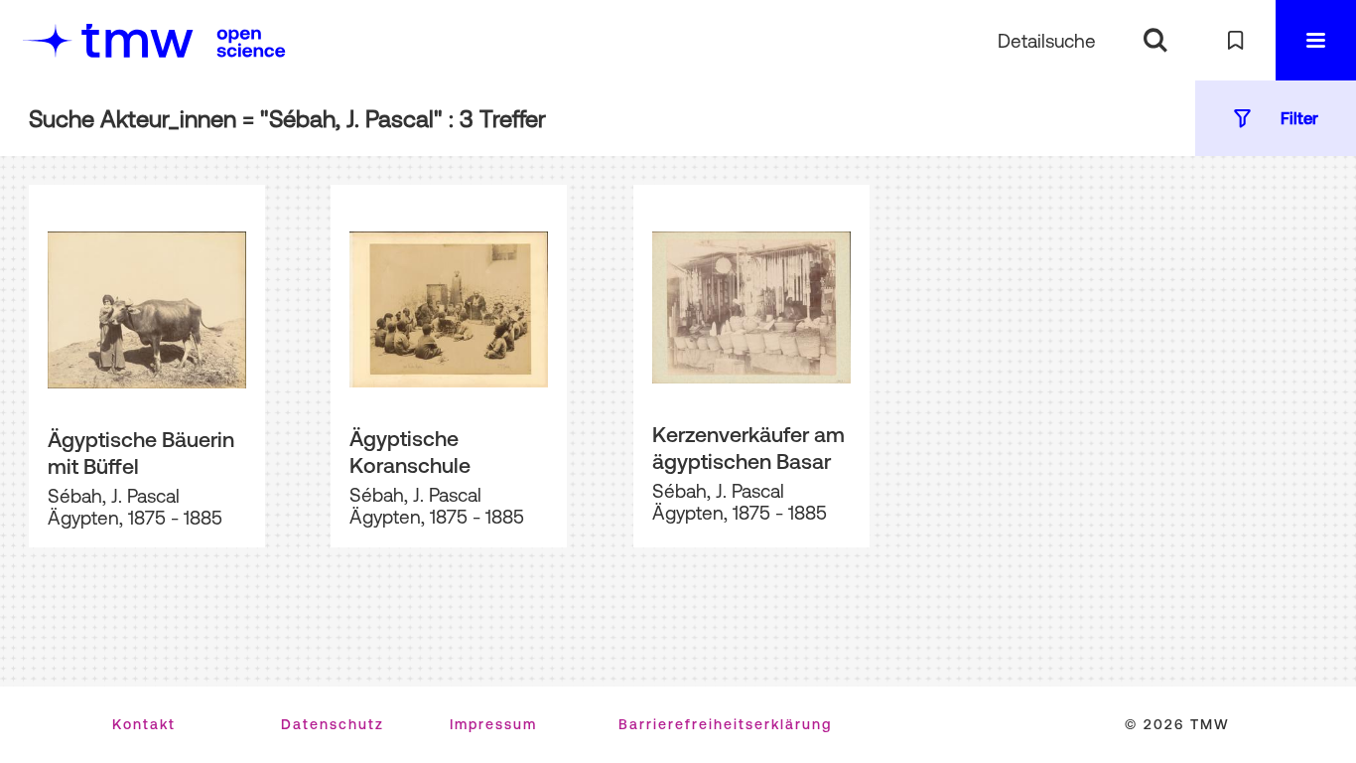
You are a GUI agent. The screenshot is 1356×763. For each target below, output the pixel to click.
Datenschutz (332, 724)
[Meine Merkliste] (1235, 40)
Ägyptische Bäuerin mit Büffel (141, 452)
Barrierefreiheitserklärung (725, 724)
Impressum (493, 724)
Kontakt (144, 724)
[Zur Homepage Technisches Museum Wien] (108, 40)
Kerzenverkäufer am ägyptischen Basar (748, 447)
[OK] (1155, 40)
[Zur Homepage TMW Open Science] (251, 43)
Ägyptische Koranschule (410, 451)
